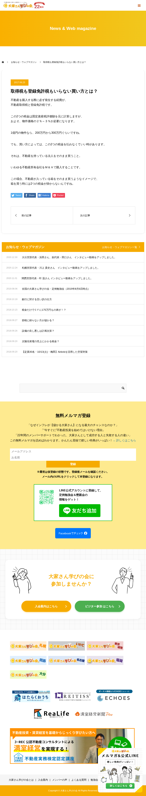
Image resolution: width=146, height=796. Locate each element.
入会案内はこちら (46, 606)
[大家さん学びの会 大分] (28, 674)
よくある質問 (78, 779)
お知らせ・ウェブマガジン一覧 (119, 247)
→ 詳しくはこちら (124, 440)
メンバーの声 (59, 779)
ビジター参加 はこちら (99, 606)
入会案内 (43, 779)
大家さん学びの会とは (21, 779)
